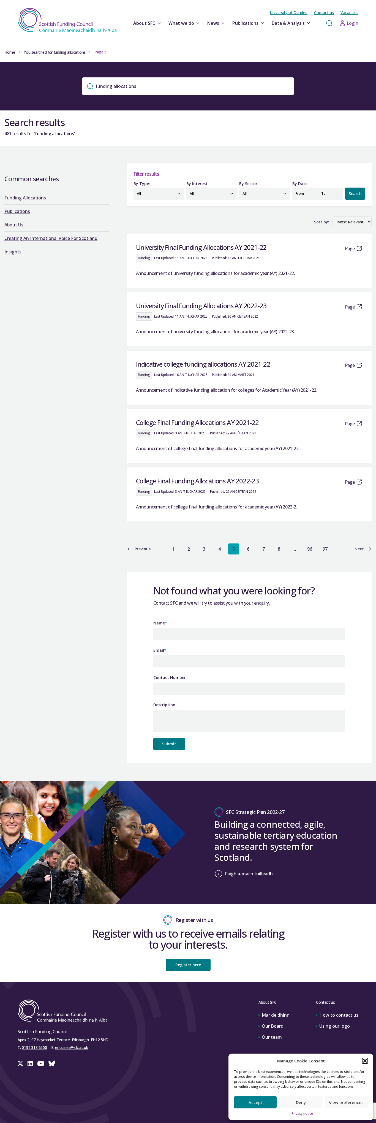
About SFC (144, 23)
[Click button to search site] (329, 23)
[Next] (340, 548)
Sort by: (321, 221)
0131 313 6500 (34, 1047)
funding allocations (25, 198)
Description (164, 704)
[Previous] (157, 548)
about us (13, 225)
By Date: (300, 183)
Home (9, 52)
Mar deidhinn (276, 1015)
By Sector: (248, 183)
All (139, 193)
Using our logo (334, 1026)
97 (325, 549)
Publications (245, 23)
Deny (301, 1102)
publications (17, 211)
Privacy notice (302, 1113)
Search (355, 193)
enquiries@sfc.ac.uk (71, 1047)
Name (160, 623)
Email (159, 650)
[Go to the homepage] (67, 20)
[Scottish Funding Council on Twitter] (20, 1063)
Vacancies (349, 12)
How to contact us (338, 1015)
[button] (365, 1061)
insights (12, 252)
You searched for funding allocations (55, 52)
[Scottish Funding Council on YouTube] (40, 1063)
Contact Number (169, 677)
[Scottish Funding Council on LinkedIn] (30, 1063)
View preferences (346, 1102)
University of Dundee (288, 12)
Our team (272, 1037)
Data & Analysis (288, 23)
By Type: (141, 183)
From (300, 193)
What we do (181, 23)
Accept (255, 1102)
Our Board (273, 1026)
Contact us (324, 12)
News (213, 23)
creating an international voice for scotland (50, 238)
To (323, 193)
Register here (188, 964)
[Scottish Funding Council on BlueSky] (51, 1063)
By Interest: (197, 183)
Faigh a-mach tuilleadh (249, 874)
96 (309, 549)
